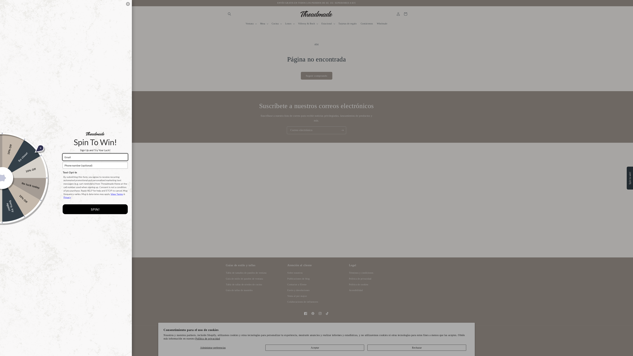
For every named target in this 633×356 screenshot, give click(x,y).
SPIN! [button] (95, 209)
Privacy (67, 197)
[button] (128, 4)
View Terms (117, 194)
